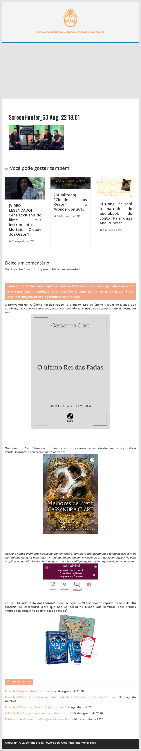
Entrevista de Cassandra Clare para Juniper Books (39, 719)
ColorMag (68, 743)
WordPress (88, 743)
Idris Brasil (36, 743)
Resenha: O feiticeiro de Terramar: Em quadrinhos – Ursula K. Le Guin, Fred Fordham (61, 697)
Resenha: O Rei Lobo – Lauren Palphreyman (34, 707)
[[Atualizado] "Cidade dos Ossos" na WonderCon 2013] (70, 179)
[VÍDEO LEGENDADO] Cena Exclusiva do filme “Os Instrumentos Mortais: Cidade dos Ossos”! (25, 220)
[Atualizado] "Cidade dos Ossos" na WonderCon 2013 (70, 202)
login (37, 269)
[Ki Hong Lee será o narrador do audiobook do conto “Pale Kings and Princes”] (116, 179)
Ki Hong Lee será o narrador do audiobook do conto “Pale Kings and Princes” (116, 213)
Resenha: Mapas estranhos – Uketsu (29, 691)
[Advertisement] (70, 71)
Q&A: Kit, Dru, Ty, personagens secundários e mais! (39, 713)
